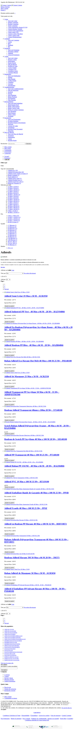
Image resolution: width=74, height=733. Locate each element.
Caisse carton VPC (13, 32)
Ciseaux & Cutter (13, 126)
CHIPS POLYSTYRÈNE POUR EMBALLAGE (15, 639)
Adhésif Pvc (13, 170)
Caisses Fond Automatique (15, 30)
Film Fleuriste (12, 100)
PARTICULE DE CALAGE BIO (11, 658)
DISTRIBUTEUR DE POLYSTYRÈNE (13, 640)
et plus (13, 222)
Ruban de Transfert (14, 183)
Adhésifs (10, 53)
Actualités (70, 718)
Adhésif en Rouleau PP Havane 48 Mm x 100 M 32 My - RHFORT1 (35, 524)
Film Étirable (11, 79)
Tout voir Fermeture (13, 50)
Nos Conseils (26, 718)
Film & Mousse (12, 64)
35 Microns (12, 235)
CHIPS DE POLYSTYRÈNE (10, 632)
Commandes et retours (10, 698)
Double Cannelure (13, 24)
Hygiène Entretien (13, 121)
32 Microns (12, 232)
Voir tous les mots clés (7, 663)
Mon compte (8, 147)
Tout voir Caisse (12, 21)
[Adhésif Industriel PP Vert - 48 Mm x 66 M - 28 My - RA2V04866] (24, 308)
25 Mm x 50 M (13, 191)
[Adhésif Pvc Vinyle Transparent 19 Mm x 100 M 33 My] (21, 478)
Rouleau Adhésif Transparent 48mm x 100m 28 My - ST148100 (33, 410)
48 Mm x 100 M (14, 194)
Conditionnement (9, 87)
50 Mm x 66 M (13, 198)
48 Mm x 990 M (13, 206)
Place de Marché (9, 132)
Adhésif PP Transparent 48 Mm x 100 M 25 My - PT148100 (31, 455)
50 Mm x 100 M (13, 199)
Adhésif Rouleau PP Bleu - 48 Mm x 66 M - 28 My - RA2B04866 (33, 345)
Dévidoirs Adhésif (13, 51)
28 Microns (12, 228)
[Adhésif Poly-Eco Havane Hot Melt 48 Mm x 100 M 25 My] (22, 357)
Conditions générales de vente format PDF (37, 720)
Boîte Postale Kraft (13, 105)
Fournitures (11, 127)
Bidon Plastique (12, 97)
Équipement (7, 118)
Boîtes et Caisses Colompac (16, 110)
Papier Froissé (12, 63)
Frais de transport (56, 715)
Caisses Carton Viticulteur (15, 34)
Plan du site (7, 687)
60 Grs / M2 (12, 241)
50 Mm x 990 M (13, 207)
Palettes (10, 77)
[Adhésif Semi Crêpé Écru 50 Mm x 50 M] (16, 569)
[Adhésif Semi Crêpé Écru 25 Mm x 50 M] (16, 372)
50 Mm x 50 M (13, 196)
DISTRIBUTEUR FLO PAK (10, 642)
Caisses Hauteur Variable (15, 29)
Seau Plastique (12, 95)
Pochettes (10, 116)
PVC (10, 248)
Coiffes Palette (12, 80)
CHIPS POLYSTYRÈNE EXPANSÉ (12, 637)
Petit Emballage (8, 101)
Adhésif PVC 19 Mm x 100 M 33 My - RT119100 (26, 481)
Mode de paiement (16, 718)
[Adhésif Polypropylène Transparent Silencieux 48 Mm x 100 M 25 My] (25, 406)
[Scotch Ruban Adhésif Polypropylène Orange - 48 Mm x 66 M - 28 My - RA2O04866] (29, 422)
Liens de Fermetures (13, 55)
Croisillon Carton (13, 71)
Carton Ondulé (12, 68)
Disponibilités (25, 715)
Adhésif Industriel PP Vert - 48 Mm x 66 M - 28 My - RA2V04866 (34, 311)
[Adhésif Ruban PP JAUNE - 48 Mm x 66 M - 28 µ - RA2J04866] (23, 462)
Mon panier (7, 148)
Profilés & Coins (12, 66)
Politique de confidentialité (38, 718)
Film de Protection (13, 90)
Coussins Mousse (13, 72)
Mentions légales (9, 679)
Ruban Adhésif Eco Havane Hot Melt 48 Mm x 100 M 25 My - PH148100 (38, 361)
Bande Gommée (13, 175)
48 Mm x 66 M (13, 193)
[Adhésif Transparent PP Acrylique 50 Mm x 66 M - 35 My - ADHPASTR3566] (27, 388)
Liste (12, 270)
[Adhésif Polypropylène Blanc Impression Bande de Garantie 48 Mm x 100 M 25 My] (29, 489)
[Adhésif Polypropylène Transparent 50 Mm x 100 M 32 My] (22, 535)
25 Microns (12, 227)
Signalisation (11, 85)
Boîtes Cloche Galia (13, 108)
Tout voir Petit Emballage (15, 103)
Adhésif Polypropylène (16, 172)
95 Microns (12, 245)
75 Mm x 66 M (13, 204)
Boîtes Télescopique (13, 106)
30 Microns (12, 230)
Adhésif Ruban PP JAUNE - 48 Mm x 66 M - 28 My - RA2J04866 (34, 466)
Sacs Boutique (12, 111)
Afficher (3, 279)
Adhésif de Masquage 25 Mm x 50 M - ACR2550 (26, 376)
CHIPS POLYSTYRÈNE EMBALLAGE (13, 636)
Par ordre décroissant (30, 273)
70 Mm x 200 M (13, 201)
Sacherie (10, 92)
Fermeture (7, 48)
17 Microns (12, 225)
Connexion (7, 153)
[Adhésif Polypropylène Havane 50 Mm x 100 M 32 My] (21, 520)
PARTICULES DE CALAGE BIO (11, 660)
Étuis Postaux (12, 113)
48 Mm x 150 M (13, 212)
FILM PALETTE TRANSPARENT (12, 647)
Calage (6, 56)
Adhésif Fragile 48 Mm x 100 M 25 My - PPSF (25, 508)
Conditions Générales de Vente (11, 715)
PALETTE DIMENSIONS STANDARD (13, 652)
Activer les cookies (44, 715)
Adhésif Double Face (15, 180)
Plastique (10, 45)
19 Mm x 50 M (13, 188)
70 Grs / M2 (12, 243)
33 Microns (12, 233)
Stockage (10, 124)
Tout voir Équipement (14, 119)
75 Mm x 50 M (13, 202)
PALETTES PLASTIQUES (10, 655)
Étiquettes (11, 131)
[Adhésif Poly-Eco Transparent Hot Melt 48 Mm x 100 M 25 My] (23, 451)
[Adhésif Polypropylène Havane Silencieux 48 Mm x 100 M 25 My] (24, 435)
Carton (10, 42)
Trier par (3, 273)
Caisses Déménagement (14, 37)
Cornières (10, 82)
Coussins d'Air (12, 69)
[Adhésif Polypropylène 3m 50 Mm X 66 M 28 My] (19, 553)
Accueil (6, 156)
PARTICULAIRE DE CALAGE (11, 657)
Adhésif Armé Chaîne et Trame (18, 173)
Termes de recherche (10, 689)
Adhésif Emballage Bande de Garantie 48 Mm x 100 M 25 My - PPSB (36, 493)
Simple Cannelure (13, 22)
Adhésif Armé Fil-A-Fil (15, 181)
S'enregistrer (7, 151)
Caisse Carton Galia (13, 35)
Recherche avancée (9, 690)
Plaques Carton (12, 59)
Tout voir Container (13, 40)
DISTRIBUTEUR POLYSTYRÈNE (12, 644)
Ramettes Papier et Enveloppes (17, 122)
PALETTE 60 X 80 (8, 650)
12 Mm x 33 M (13, 186)
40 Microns (12, 236)
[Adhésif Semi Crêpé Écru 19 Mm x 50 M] (16, 292)
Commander (7, 150)
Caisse (6, 19)
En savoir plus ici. (67, 708)
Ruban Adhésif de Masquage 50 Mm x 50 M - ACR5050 (29, 573)
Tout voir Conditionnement (15, 89)
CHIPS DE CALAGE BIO (10, 631)
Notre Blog (63, 718)
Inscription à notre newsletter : (9, 666)
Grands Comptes (66, 715)
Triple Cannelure (13, 25)
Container (7, 38)
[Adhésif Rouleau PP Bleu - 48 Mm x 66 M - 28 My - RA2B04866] (24, 341)
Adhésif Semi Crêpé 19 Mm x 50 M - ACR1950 (25, 296)
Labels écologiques (9, 681)
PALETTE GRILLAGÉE (9, 653)
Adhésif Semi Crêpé (14, 178)
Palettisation (7, 74)
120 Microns (12, 238)
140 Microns (12, 240)
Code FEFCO (37, 712)
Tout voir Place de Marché (15, 134)
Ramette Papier (12, 140)
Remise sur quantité (53, 718)
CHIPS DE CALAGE (9, 629)
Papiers (10, 93)
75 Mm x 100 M (13, 209)
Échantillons (34, 715)
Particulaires (11, 61)
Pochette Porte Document (15, 129)
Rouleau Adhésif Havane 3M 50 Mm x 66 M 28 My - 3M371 (32, 557)
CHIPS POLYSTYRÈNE (9, 634)
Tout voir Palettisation (14, 76)
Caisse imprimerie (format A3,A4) (17, 27)
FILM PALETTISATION (9, 648)
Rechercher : (4, 143)
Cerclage (10, 84)
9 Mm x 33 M (13, 211)
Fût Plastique (11, 98)
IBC (9, 47)
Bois (9, 43)
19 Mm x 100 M (13, 190)
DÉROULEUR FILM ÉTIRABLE (11, 645)
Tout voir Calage (13, 58)
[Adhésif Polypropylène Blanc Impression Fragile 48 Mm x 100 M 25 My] (25, 504)
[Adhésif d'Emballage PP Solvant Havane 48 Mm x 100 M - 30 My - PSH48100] (27, 585)
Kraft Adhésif (13, 177)
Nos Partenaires (5, 718)
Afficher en (4, 270)
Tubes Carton (12, 114)
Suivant (6, 289)
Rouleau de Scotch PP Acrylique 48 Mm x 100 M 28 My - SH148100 (35, 439)
